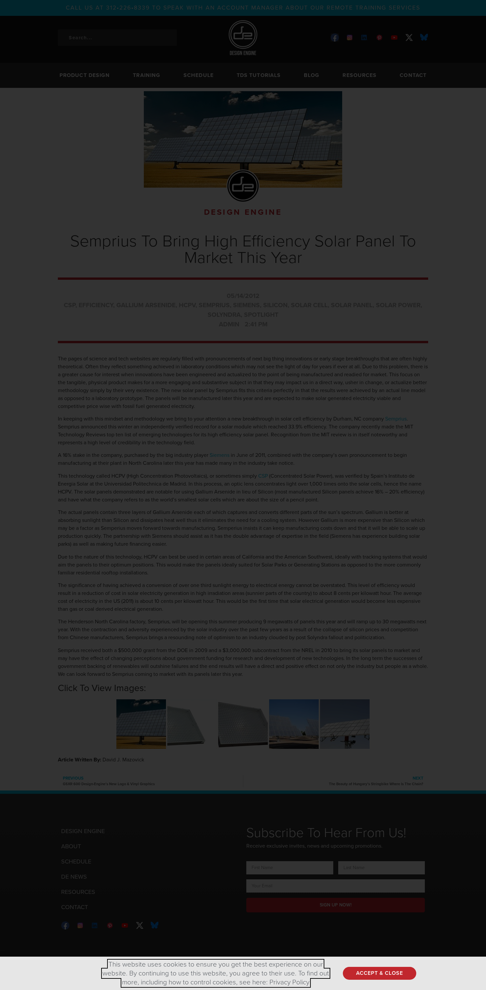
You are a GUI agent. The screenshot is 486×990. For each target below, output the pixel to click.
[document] (243, 495)
